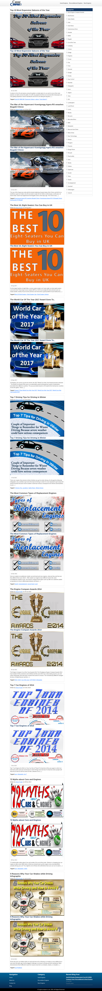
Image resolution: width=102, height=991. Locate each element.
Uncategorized (72, 183)
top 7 (25, 774)
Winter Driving (39, 488)
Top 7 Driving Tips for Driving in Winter (28, 438)
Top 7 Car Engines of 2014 (22, 726)
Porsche (70, 146)
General (70, 69)
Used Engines (64, 3)
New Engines (87, 3)
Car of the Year (72, 42)
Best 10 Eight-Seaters (20, 294)
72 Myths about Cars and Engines (25, 820)
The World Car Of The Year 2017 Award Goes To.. (32, 340)
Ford (69, 66)
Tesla (69, 176)
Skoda (69, 163)
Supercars (70, 169)
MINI (69, 122)
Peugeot (70, 142)
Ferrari (69, 59)
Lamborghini (71, 102)
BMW (69, 35)
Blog (10, 986)
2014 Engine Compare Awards (76, 12)
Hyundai (70, 82)
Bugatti (70, 39)
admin (72, 983)
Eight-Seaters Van (32, 294)
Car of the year (25, 680)
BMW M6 (21, 99)
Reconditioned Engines (76, 3)
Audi (69, 22)
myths (25, 868)
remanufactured (23, 584)
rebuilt (16, 584)
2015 (19, 680)
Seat (69, 159)
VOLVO (70, 193)
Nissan (70, 139)
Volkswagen (71, 189)
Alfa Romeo (71, 15)
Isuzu (69, 89)
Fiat (69, 62)
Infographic (39, 680)
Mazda (69, 112)
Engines (70, 55)
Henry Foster (19, 12)
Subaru (70, 166)
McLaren (70, 116)
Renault (70, 152)
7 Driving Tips (18, 488)
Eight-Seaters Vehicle (43, 294)
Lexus (69, 109)
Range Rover (71, 149)
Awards (70, 32)
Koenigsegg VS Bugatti (16, 200)
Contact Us (12, 983)
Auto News (71, 25)
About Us (11, 980)
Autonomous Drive (73, 29)
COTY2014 (33, 680)
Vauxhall (70, 186)
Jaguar (69, 92)
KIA (69, 99)
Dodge (69, 52)
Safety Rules (31, 488)
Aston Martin (71, 19)
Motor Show (71, 132)
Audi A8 (17, 99)
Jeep (69, 96)
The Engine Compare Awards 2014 (26, 630)
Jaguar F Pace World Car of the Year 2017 (26, 390)
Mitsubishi (70, 126)
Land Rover (71, 106)
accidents (25, 488)
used (36, 584)
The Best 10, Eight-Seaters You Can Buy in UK (31, 246)
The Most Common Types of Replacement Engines (33, 534)
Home (11, 977)
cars (16, 774)
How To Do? (71, 79)
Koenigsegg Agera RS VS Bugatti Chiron (51, 198)
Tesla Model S (43, 99)
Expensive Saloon (30, 99)
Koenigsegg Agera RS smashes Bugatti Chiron (27, 198)
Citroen (70, 49)
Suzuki (69, 173)
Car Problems (18, 967)
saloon (37, 99)
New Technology (72, 136)
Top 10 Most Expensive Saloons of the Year (30, 51)
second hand (30, 584)
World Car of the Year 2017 (45, 390)
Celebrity (70, 45)
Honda (69, 76)
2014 (16, 680)
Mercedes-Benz (72, 119)
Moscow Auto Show (73, 129)
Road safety (71, 156)
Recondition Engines (43, 980)
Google (70, 72)
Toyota (69, 179)
